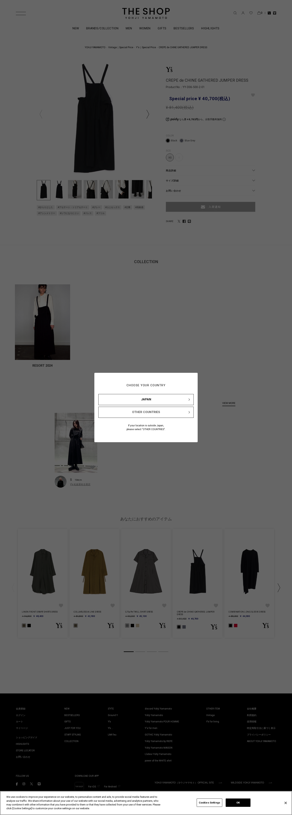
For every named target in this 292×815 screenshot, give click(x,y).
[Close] (285, 803)
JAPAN (146, 399)
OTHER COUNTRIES (146, 412)
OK (238, 802)
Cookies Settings (209, 802)
